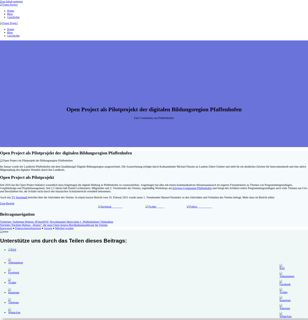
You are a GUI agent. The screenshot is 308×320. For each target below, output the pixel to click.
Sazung (48, 228)
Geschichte (13, 17)
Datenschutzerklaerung (28, 228)
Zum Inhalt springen (11, 1)
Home (10, 10)
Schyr (192, 188)
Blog (10, 13)
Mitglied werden (64, 228)
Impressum (6, 228)
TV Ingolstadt (19, 197)
